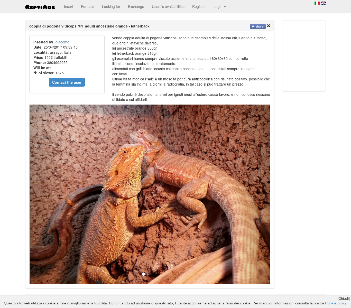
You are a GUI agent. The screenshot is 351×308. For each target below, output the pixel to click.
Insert (68, 6)
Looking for (111, 6)
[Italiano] (317, 2)
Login (219, 6)
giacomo (62, 41)
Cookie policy (335, 303)
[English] (323, 2)
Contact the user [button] (66, 82)
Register (199, 6)
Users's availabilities (168, 6)
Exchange (136, 6)
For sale (87, 6)
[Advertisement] (301, 55)
